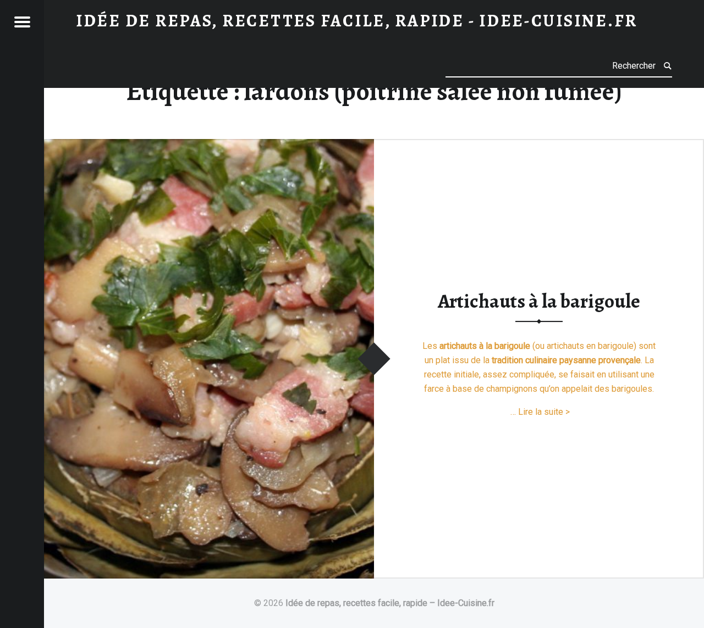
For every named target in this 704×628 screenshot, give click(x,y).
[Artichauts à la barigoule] (209, 146)
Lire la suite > (544, 412)
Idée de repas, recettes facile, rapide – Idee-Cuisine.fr (389, 603)
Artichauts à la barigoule (539, 301)
